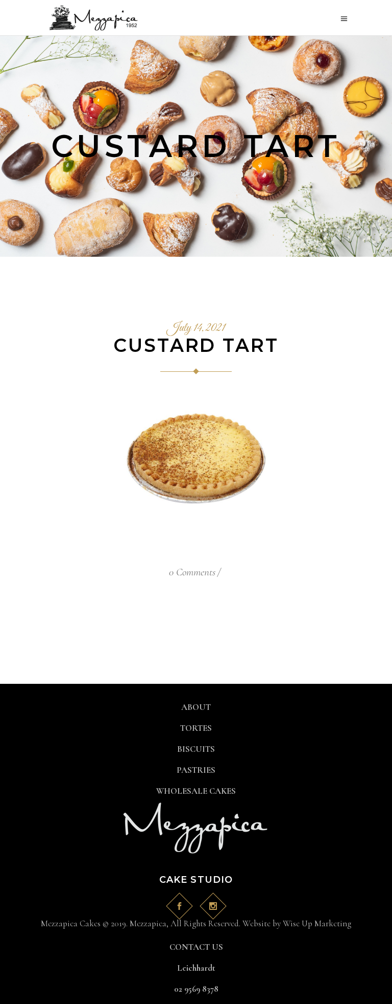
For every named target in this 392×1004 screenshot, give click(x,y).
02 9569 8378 (196, 989)
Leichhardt (196, 968)
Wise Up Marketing (317, 923)
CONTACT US (196, 947)
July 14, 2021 (196, 328)
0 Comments (192, 572)
